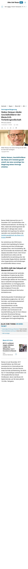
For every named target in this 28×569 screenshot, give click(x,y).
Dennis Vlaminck (7, 122)
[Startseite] (13, 2)
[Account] (25, 2)
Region (11, 106)
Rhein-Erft (17, 106)
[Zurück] (2, 7)
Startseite (3, 106)
